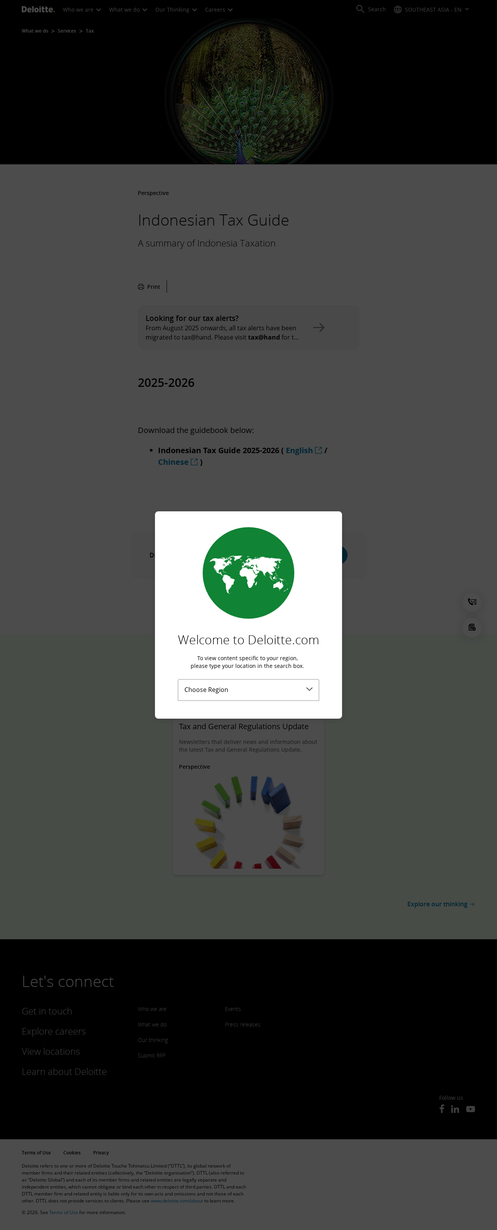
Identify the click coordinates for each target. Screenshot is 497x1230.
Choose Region (206, 689)
